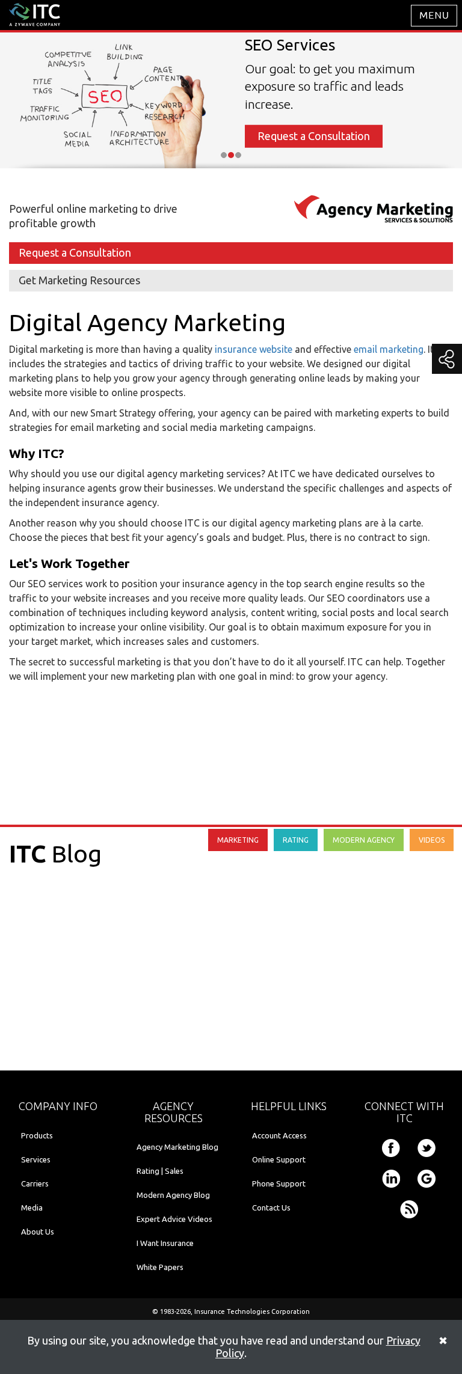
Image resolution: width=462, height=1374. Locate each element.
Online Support (279, 1159)
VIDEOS (432, 840)
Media (32, 1207)
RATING (296, 840)
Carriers (35, 1183)
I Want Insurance (165, 1243)
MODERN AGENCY (364, 840)
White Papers (160, 1267)
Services (36, 1159)
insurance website (253, 349)
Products (37, 1135)
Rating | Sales (160, 1171)
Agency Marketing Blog (177, 1147)
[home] (34, 13)
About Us (37, 1231)
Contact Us (271, 1207)
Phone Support (279, 1183)
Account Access (279, 1135)
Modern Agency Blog (173, 1195)
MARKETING (238, 840)
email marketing (389, 349)
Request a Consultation (313, 136)
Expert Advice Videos (174, 1219)
